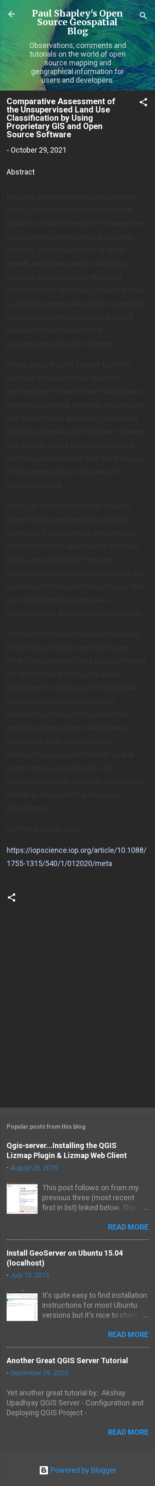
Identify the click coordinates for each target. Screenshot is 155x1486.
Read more (128, 1227)
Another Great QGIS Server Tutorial (67, 1360)
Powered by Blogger (82, 1470)
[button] (143, 103)
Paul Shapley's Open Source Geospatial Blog (77, 22)
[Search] (143, 16)
